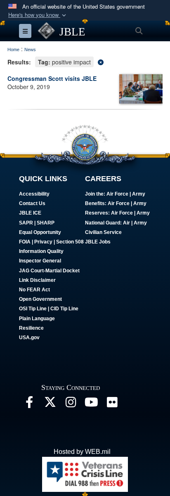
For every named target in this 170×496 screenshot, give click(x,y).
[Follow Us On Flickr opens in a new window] (112, 404)
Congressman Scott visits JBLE (52, 78)
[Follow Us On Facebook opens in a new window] (29, 404)
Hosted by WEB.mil (82, 451)
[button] (38, 15)
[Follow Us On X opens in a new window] (50, 404)
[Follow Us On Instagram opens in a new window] (70, 404)
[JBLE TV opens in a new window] (91, 404)
